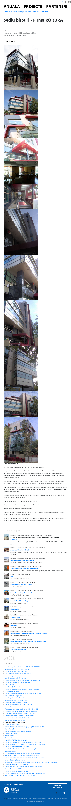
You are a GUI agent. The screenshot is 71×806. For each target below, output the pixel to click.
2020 (26, 799)
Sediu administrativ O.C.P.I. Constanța (17, 769)
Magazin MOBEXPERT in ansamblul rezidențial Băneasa (22, 753)
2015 (42, 799)
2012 (52, 799)
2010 (58, 799)
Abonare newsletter (57, 787)
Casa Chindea (9, 685)
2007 (28, 801)
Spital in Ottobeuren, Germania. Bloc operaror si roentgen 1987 (25, 773)
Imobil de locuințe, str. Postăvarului (16, 764)
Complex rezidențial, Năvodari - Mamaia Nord (19, 716)
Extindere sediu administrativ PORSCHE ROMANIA (21, 711)
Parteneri (56, 7)
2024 (13, 799)
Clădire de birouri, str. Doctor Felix (16, 700)
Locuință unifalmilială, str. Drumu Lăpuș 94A (19, 705)
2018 (33, 799)
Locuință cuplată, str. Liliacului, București (18, 731)
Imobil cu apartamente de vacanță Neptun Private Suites (23, 680)
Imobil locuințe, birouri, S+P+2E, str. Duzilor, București (22, 718)
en (63, 2)
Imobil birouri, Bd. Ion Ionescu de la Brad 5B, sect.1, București (24, 758)
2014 (45, 799)
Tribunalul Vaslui (10, 751)
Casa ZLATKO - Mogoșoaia (13, 696)
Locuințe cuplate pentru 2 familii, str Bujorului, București (23, 693)
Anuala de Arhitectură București (14, 12)
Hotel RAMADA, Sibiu (12, 691)
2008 (65, 799)
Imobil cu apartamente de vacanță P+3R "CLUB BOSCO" (22, 667)
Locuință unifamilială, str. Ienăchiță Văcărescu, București (23, 742)
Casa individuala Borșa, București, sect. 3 (18, 674)
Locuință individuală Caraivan (14, 707)
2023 (16, 799)
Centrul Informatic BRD (12, 724)
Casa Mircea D (9, 729)
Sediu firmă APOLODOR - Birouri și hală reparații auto (22, 755)
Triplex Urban (9, 736)
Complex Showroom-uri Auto (14, 738)
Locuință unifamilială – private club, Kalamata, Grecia (22, 749)
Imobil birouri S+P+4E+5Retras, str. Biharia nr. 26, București (23, 767)
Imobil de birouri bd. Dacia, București (17, 747)
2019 (30, 799)
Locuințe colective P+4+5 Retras (15, 678)
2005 (35, 801)
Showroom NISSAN (11, 733)
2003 (42, 801)
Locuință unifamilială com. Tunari (15, 720)
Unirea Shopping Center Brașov (15, 760)
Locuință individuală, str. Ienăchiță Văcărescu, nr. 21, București (25, 744)
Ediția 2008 (35, 12)
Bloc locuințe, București (12, 687)
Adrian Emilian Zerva (17, 31)
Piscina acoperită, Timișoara (14, 676)
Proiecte (33, 7)
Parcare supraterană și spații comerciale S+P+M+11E (21, 709)
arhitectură (44, 12)
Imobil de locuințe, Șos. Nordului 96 (16, 771)
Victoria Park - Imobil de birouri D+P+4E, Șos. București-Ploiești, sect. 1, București (31, 762)
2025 (9, 799)
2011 (55, 799)
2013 (49, 799)
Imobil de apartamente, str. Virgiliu (16, 702)
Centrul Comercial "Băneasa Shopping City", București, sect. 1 (24, 727)
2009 (61, 799)
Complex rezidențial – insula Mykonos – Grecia (20, 713)
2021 (23, 799)
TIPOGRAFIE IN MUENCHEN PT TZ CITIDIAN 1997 (20, 775)
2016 (39, 799)
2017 (36, 799)
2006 (32, 801)
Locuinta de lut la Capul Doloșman (16, 671)
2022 (20, 799)
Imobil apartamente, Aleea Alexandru (17, 698)
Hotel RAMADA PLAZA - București (16, 740)
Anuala (12, 7)
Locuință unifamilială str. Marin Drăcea (17, 682)
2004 (39, 801)
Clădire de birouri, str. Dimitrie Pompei (17, 669)
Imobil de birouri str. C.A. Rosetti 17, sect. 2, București (22, 689)
